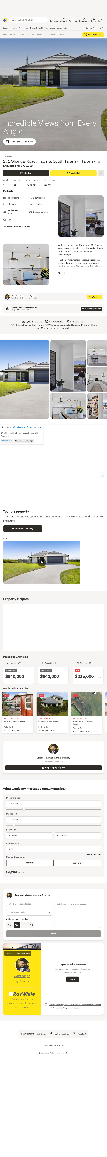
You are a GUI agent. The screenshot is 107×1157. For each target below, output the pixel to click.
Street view (7, 440)
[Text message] (24, 925)
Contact (28, 173)
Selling (89, 28)
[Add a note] (101, 173)
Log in (100, 21)
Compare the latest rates (91, 854)
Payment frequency (15, 857)
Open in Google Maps (24, 440)
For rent (33, 28)
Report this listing (62, 1053)
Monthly (30, 862)
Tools (98, 28)
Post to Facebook (62, 1033)
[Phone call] (17, 925)
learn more (25, 953)
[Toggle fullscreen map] (103, 475)
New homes (50, 28)
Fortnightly (77, 862)
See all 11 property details (18, 226)
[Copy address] (98, 161)
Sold (41, 28)
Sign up (93, 21)
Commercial (62, 28)
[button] (24, 379)
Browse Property (10, 28)
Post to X (82, 1033)
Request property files (55, 767)
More (60, 273)
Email (43, 1033)
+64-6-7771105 (15, 1003)
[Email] (31, 925)
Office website (32, 1003)
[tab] (6, 427)
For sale (25, 28)
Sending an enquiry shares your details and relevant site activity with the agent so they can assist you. (75, 1006)
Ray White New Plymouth (22, 999)
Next (53, 933)
